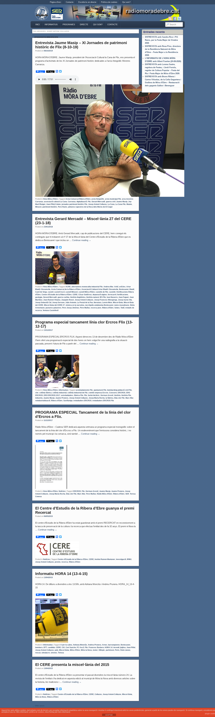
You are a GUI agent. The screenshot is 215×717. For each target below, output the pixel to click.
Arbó (116, 287)
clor (36, 393)
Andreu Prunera (94, 645)
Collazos (98, 694)
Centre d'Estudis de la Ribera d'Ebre (57, 295)
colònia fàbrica (45, 393)
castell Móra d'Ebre (87, 292)
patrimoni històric (49, 207)
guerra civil (110, 202)
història (117, 395)
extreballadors (67, 395)
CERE (75, 295)
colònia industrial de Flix (78, 393)
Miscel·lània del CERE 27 (54, 305)
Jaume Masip (121, 202)
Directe (84, 24)
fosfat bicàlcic (94, 395)
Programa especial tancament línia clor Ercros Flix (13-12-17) (84, 324)
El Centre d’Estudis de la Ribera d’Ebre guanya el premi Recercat (84, 510)
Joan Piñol (131, 647)
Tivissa (61, 653)
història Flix (126, 395)
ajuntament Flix (100, 390)
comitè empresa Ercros (98, 393)
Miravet (38, 207)
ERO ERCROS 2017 (52, 395)
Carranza (72, 202)
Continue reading (81, 240)
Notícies (62, 491)
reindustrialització (42, 401)
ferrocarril (112, 295)
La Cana (111, 204)
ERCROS (121, 393)
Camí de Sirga (41, 292)
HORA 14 (108, 647)
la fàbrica (109, 398)
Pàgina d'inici (55, 2)
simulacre (46, 653)
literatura (97, 302)
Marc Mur (129, 398)
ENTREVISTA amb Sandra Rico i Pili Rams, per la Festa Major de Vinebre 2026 (161, 40)
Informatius (51, 24)
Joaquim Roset (67, 300)
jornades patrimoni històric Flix (74, 204)
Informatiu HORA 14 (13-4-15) (61, 573)
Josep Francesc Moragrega (105, 300)
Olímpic (102, 650)
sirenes (54, 653)
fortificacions (122, 295)
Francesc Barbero (96, 647)
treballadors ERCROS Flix (103, 401)
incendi (116, 647)
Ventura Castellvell (50, 310)
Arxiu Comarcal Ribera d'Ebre (78, 199)
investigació (121, 559)
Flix (89, 202)
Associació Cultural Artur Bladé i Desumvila (99, 289)
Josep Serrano (58, 302)
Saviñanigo (68, 401)
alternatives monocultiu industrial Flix (87, 287)
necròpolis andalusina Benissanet (99, 305)
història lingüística (77, 297)
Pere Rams (62, 207)
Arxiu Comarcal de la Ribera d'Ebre (66, 289)
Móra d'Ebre (75, 650)
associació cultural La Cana (55, 202)
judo (56, 650)
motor (95, 650)
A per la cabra (66, 645)
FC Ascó (80, 647)
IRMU (129, 559)
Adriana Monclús (80, 645)
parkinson (110, 650)
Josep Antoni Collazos (97, 204)
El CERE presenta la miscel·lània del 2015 (72, 664)
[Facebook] (175, 18)
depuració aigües (100, 295)
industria (39, 398)
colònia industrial (60, 393)
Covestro (113, 393)
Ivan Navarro (112, 297)
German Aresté (106, 395)
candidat (51, 647)
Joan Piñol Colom (53, 204)
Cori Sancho (71, 647)
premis (58, 562)
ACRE (68, 287)
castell (50, 292)
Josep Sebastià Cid (43, 302)
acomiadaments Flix (84, 390)
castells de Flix (102, 292)
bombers (39, 647)
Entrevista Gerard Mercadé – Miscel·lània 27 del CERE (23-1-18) (83, 221)
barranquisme (114, 645)
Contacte (69, 2)
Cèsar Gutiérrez (85, 295)
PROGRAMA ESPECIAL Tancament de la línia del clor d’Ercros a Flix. (83, 414)
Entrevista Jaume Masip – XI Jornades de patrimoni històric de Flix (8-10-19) (81, 45)
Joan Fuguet (123, 297)
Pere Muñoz (85, 308)
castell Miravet (72, 292)
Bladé (131, 289)
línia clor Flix (119, 398)
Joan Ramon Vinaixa (51, 300)
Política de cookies (109, 2)
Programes (69, 24)
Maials (129, 204)
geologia (38, 297)
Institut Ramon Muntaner (105, 559)
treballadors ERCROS (82, 401)
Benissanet (124, 289)
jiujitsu (123, 647)
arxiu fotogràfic (97, 199)
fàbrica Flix (78, 395)
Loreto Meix (107, 302)
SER (127, 494)
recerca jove (96, 308)
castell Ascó (59, 292)
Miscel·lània (118, 302)
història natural (92, 297)
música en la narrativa (75, 305)
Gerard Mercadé (98, 202)
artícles (122, 287)
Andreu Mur (108, 287)
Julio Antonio (70, 302)
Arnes (104, 645)
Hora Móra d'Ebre (50, 199)
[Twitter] (179, 18)
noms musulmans (121, 305)
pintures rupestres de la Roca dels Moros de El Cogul (90, 207)
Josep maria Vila (125, 300)
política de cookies (36, 712)
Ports (117, 650)
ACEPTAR (109, 715)
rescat (38, 653)
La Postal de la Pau (85, 302)
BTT (45, 647)
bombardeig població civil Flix (119, 390)
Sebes (117, 308)
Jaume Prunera (61, 398)
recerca (64, 562)
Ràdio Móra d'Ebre (104, 494)
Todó (122, 308)
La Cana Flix (120, 204)
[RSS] (170, 18)
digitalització (81, 202)
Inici (37, 24)
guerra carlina (63, 297)
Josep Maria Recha (97, 398)
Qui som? (126, 2)
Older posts (38, 706)
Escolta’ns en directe (87, 2)
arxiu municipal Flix (113, 199)
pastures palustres (53, 308)
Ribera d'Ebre (107, 308)
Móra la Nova (86, 650)
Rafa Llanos (125, 650)
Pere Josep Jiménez (70, 308)
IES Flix (103, 297)
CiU (63, 647)
